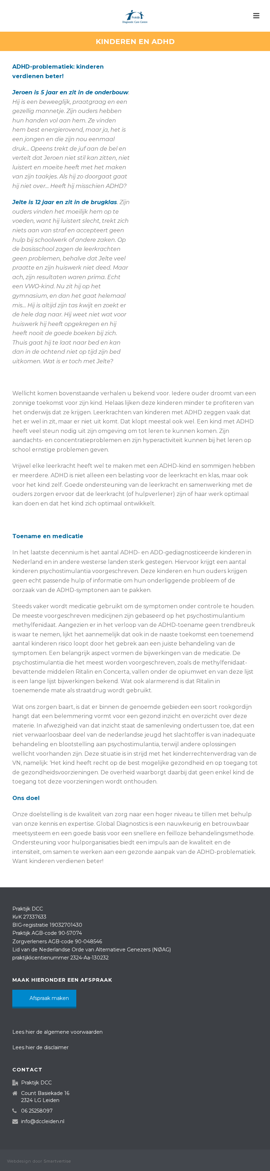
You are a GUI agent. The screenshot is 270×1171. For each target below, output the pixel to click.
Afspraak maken (49, 998)
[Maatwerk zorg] (135, 16)
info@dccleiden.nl (42, 1121)
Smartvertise (57, 1161)
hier (30, 1032)
